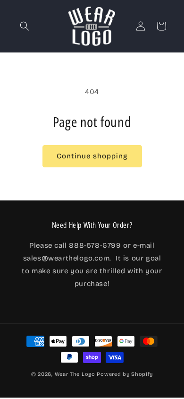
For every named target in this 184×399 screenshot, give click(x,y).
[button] (24, 26)
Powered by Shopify (125, 374)
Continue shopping (92, 156)
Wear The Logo (75, 374)
